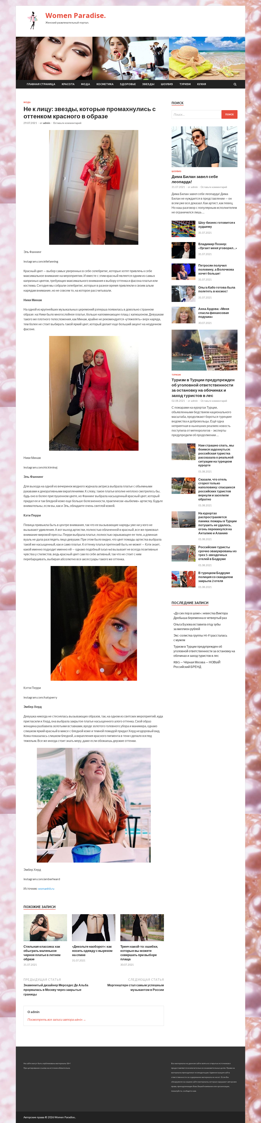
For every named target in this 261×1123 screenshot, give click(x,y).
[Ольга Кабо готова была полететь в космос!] (183, 301)
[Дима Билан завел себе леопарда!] (204, 168)
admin (46, 122)
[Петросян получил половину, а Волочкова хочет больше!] (183, 279)
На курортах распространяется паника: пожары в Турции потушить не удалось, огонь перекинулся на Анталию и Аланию (217, 523)
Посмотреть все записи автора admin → (57, 1019)
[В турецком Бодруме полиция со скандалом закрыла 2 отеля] (183, 586)
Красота (68, 84)
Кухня (201, 84)
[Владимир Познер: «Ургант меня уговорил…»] (183, 257)
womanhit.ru (46, 888)
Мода (85, 84)
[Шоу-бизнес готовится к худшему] (183, 236)
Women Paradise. (75, 15)
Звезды (148, 84)
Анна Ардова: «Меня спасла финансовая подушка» (213, 313)
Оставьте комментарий (67, 122)
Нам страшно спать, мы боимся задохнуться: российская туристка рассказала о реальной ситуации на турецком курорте (216, 455)
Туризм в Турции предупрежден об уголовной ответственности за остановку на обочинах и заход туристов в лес (204, 651)
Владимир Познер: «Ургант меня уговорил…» (217, 246)
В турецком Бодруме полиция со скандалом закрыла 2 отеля (215, 577)
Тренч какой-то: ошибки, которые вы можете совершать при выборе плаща (139, 952)
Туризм (185, 84)
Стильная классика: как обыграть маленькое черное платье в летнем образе (42, 952)
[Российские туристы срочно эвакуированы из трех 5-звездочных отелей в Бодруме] (183, 560)
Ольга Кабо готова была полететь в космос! (216, 289)
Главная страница (41, 84)
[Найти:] (204, 114)
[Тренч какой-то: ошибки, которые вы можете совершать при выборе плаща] (142, 942)
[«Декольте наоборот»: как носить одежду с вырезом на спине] (94, 942)
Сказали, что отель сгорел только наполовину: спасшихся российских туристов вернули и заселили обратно (216, 489)
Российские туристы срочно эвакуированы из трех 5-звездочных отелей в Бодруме (217, 553)
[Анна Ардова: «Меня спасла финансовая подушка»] (183, 322)
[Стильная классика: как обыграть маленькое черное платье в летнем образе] (45, 942)
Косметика (104, 84)
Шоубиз (167, 84)
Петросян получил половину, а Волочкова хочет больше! (216, 269)
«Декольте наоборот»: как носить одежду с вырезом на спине (92, 950)
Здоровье (128, 84)
